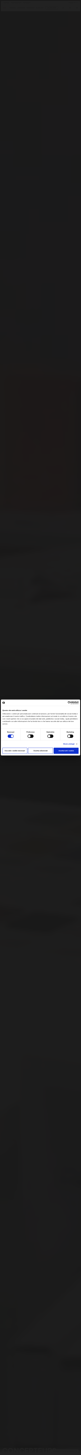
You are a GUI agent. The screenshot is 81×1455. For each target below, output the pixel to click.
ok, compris (40, 735)
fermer (63, 722)
